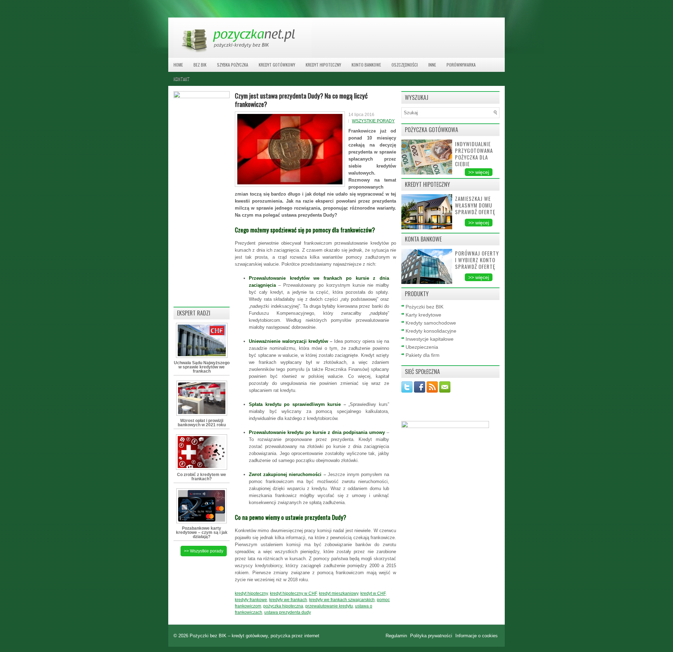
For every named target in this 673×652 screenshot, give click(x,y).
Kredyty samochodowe (431, 323)
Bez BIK (199, 65)
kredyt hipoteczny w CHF (293, 593)
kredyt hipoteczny (251, 593)
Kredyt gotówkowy (277, 65)
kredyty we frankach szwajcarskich (342, 599)
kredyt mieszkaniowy (338, 593)
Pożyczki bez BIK (424, 307)
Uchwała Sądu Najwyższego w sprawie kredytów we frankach (202, 367)
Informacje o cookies (476, 635)
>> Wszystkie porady (203, 551)
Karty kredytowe (423, 315)
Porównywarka (461, 65)
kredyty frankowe (251, 599)
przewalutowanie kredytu (329, 606)
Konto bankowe (366, 65)
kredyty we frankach (288, 599)
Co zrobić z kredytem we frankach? (201, 476)
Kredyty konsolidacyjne (431, 331)
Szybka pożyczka (232, 65)
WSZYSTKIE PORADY (373, 120)
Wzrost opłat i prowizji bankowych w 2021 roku (202, 422)
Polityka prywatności (432, 635)
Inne (432, 65)
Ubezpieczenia (422, 347)
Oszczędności (405, 65)
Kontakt (182, 79)
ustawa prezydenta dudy (287, 612)
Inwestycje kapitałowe (430, 339)
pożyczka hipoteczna (283, 606)
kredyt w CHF (373, 593)
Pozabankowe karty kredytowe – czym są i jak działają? (201, 532)
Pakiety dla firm (423, 355)
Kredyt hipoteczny (323, 65)
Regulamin (397, 635)
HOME (178, 65)
